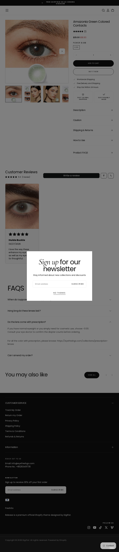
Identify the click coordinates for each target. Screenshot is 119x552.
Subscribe (78, 284)
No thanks (59, 293)
